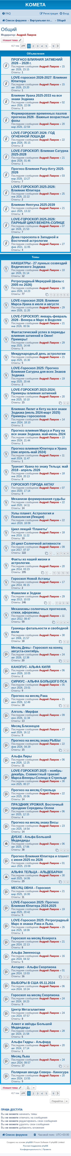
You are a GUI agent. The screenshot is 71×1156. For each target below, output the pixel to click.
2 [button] (33, 46)
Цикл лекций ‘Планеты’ (29, 529)
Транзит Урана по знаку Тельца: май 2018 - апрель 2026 (39, 468)
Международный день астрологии (38, 353)
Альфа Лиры (21, 756)
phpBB (29, 1142)
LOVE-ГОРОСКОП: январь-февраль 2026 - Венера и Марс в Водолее (39, 318)
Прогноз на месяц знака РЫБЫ (36, 740)
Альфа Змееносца (25, 952)
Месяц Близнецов (25, 726)
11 (54, 573)
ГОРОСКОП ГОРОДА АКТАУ (32, 484)
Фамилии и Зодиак (26, 593)
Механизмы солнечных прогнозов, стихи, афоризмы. (39, 610)
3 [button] (37, 46)
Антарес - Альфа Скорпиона (33, 967)
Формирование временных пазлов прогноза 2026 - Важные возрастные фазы (40, 117)
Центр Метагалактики (28, 1009)
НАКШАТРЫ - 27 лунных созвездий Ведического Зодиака (39, 265)
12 (59, 573)
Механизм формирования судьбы (38, 499)
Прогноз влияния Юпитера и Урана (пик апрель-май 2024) (39, 450)
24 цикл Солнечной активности (36, 543)
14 (67, 573)
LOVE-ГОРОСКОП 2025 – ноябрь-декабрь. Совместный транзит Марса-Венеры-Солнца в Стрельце (39, 774)
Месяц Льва (20, 1056)
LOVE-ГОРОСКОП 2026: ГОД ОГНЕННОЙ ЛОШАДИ (33, 134)
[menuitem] (6, 13)
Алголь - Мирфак (24, 711)
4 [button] (42, 46)
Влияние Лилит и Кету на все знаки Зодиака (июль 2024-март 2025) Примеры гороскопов (39, 412)
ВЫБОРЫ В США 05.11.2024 (33, 983)
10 (67, 603)
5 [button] (46, 46)
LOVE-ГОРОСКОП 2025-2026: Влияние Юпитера (33, 188)
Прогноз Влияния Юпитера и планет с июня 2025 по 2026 (40, 858)
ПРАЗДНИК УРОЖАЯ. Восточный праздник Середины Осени (37, 806)
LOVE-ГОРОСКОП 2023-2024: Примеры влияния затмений (33, 391)
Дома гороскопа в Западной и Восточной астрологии (34, 238)
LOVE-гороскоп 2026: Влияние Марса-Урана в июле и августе (35, 302)
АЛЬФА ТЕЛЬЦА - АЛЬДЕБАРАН (37, 872)
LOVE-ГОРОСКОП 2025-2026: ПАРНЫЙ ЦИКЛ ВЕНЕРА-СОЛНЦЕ (38, 220)
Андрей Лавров (26, 34)
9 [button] (53, 46)
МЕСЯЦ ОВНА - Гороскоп (31, 888)
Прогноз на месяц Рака (29, 696)
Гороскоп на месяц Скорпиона (35, 995)
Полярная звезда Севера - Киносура (39, 1072)
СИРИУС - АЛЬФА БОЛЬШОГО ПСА (39, 681)
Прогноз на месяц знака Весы (34, 822)
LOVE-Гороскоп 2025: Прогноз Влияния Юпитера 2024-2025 (35, 904)
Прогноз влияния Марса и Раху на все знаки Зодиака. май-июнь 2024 (38, 432)
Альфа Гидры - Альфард (31, 1042)
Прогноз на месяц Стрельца (33, 790)
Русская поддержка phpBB (35, 1146)
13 (63, 573)
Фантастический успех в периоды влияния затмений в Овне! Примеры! (38, 335)
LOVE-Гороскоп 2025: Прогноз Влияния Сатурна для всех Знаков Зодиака (38, 371)
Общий (9, 29)
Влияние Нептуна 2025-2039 (33, 204)
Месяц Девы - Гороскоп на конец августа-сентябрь (37, 649)
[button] (23, 46)
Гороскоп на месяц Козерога (33, 938)
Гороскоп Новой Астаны (30, 578)
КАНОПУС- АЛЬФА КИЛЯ (30, 667)
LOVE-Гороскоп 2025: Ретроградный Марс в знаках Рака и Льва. (40, 922)
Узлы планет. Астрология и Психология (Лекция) (32, 515)
